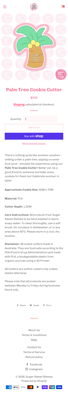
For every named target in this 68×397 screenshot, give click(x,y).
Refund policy (34, 357)
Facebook (35, 364)
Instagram (36, 369)
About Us (34, 330)
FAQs (34, 339)
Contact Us (34, 347)
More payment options (34, 143)
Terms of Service (34, 352)
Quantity (15, 119)
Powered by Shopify (34, 380)
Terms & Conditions (34, 335)
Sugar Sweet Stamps (39, 376)
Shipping (19, 104)
